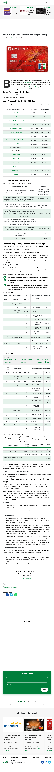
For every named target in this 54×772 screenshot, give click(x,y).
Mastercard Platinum (15, 144)
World (15, 116)
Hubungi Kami (47, 757)
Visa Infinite (15, 124)
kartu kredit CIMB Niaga (33, 87)
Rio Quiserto (12, 38)
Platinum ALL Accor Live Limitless (15, 140)
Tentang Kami (14, 757)
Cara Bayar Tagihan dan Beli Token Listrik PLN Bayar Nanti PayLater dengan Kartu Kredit (42, 361)
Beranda (5, 31)
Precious (15, 136)
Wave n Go (15, 166)
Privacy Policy (35, 757)
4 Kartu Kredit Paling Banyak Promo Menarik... (33, 737)
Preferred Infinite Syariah (15, 132)
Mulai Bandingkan (27, 578)
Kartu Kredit (13, 7)
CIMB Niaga (13, 587)
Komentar (14, 742)
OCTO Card (15, 170)
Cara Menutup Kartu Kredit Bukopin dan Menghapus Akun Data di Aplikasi (10, 361)
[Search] (47, 2)
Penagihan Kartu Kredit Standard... (47, 12)
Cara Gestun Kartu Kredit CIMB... (30, 12)
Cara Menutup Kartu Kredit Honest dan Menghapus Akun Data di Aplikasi (26, 361)
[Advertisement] (28, 23)
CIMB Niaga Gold (15, 158)
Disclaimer (25, 757)
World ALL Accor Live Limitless (15, 120)
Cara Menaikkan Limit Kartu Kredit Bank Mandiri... (12, 737)
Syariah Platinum (15, 154)
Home (4, 757)
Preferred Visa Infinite (16, 128)
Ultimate (15, 112)
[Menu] (50, 2)
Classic (16, 174)
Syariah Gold (15, 162)
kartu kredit (28, 82)
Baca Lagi (6, 750)
